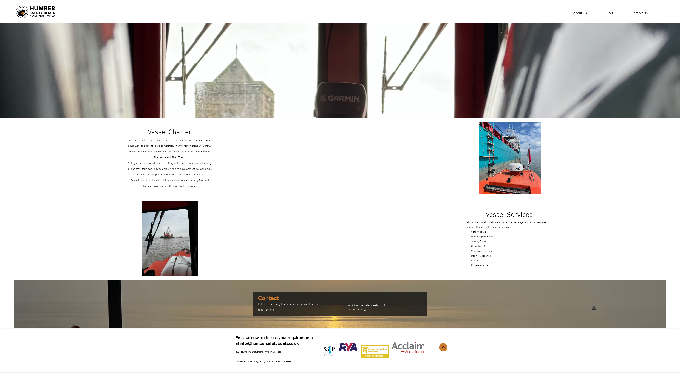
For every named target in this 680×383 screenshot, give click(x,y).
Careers (277, 351)
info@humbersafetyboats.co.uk (367, 305)
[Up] (443, 347)
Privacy (268, 351)
